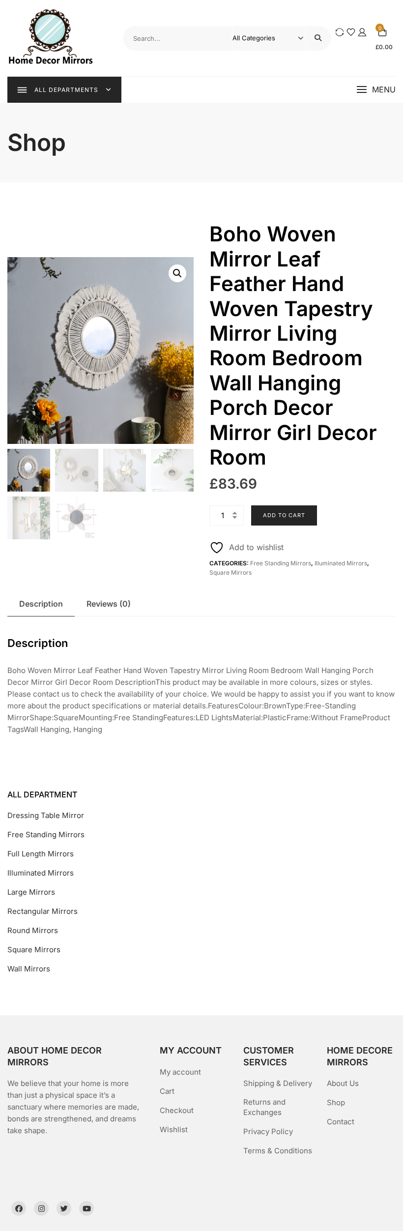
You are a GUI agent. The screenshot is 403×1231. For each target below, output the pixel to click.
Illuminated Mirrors (341, 563)
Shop (336, 1102)
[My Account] (362, 32)
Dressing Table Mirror (45, 815)
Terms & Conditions (277, 1150)
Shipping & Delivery (277, 1083)
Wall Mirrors (28, 968)
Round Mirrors (32, 930)
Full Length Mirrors (40, 853)
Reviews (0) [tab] (108, 604)
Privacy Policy (268, 1131)
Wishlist (174, 1129)
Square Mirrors (230, 572)
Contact (340, 1121)
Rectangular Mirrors (42, 911)
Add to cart (284, 515)
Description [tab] (41, 604)
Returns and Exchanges (264, 1107)
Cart (167, 1091)
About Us (343, 1083)
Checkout (177, 1110)
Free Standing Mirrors (280, 563)
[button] (376, 89)
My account (180, 1072)
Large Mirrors (31, 892)
